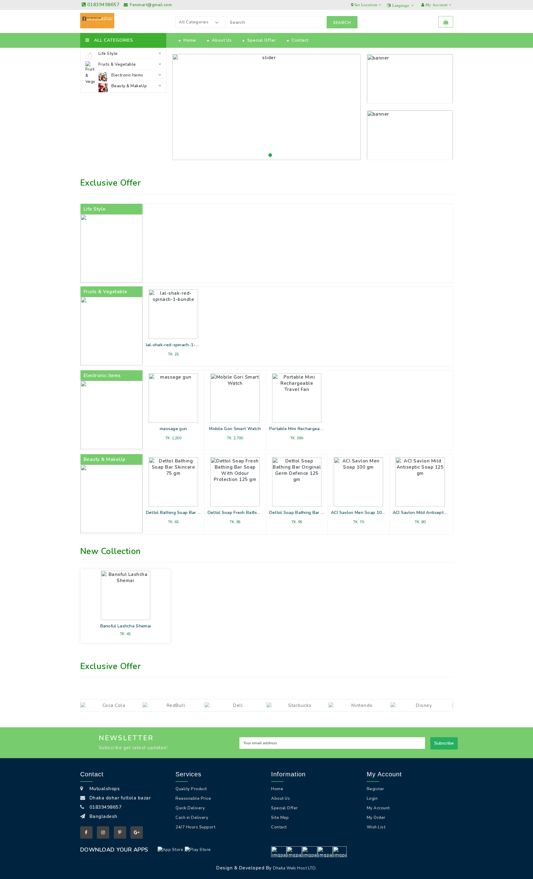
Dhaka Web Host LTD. (295, 868)
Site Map (280, 817)
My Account (378, 808)
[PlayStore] (198, 850)
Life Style (108, 53)
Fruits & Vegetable (117, 64)
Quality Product (191, 789)
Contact (300, 40)
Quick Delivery (190, 808)
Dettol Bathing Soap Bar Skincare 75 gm (187, 512)
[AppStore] (171, 850)
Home (190, 40)
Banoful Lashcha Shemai (125, 626)
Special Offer (261, 40)
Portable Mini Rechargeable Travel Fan (309, 429)
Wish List (376, 827)
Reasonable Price (193, 798)
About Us (222, 40)
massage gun (173, 429)
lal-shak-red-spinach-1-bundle (178, 345)
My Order (376, 817)
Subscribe (444, 743)
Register (375, 789)
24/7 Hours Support (195, 827)
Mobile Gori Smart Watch (235, 429)
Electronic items (127, 75)
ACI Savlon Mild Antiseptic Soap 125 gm (434, 512)
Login (372, 798)
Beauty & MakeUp (129, 86)
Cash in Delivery (192, 817)
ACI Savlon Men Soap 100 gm (361, 512)
